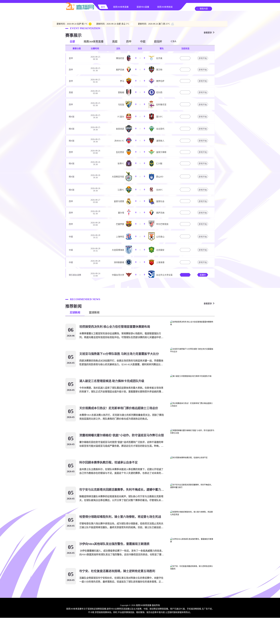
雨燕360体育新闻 (165, 7)
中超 (142, 41)
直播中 (203, 275)
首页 (103, 7)
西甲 (128, 41)
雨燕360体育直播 (120, 7)
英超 (114, 41)
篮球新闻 (94, 312)
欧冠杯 (158, 41)
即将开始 (203, 58)
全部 (72, 41)
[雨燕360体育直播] (79, 10)
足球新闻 (75, 312)
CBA (173, 41)
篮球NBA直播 (143, 7)
